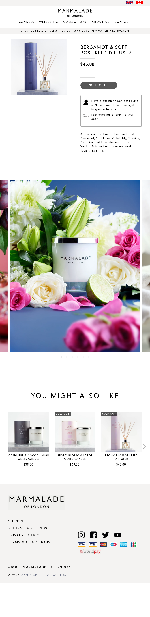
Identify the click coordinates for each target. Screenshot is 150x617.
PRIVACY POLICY (23, 535)
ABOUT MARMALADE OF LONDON (39, 567)
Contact (123, 22)
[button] (5, 446)
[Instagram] (81, 534)
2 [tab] (67, 357)
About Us (101, 22)
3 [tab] (72, 357)
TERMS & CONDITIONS (29, 542)
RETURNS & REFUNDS (27, 528)
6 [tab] (89, 357)
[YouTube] (117, 534)
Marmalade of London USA (43, 575)
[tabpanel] (75, 266)
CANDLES (26, 22)
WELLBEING (49, 22)
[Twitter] (105, 534)
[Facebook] (93, 534)
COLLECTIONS (75, 22)
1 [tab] (61, 357)
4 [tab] (78, 357)
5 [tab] (83, 357)
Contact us (124, 101)
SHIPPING (17, 521)
